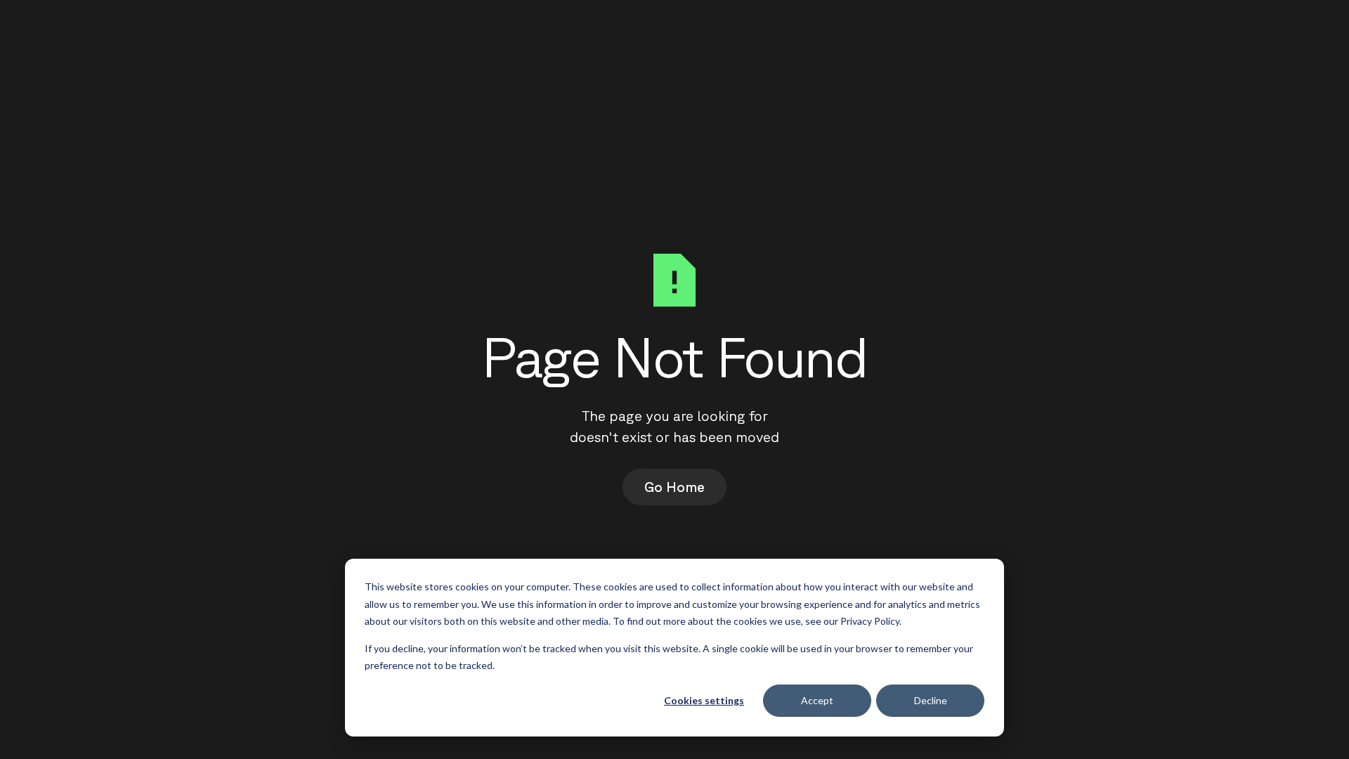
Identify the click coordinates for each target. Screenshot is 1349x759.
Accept (817, 700)
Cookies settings (704, 700)
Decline (930, 700)
